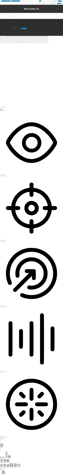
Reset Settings (1, 469)
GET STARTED (24, 28)
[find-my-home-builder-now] (5, 2)
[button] (48, 42)
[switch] (2, 241)
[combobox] (24, 39)
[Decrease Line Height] (0, 450)
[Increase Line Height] (0, 448)
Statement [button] (1, 109)
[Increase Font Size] (0, 440)
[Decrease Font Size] (0, 442)
